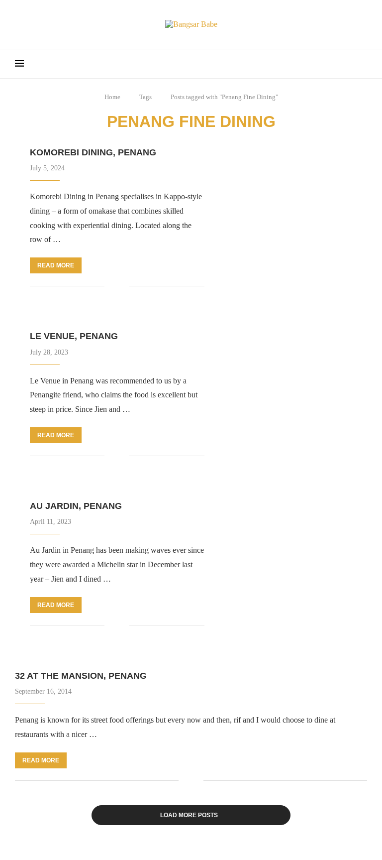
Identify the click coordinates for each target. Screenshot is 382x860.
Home (112, 97)
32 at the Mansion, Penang (81, 676)
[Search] (362, 63)
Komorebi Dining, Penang (93, 152)
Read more (55, 265)
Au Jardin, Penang (76, 506)
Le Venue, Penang (74, 336)
